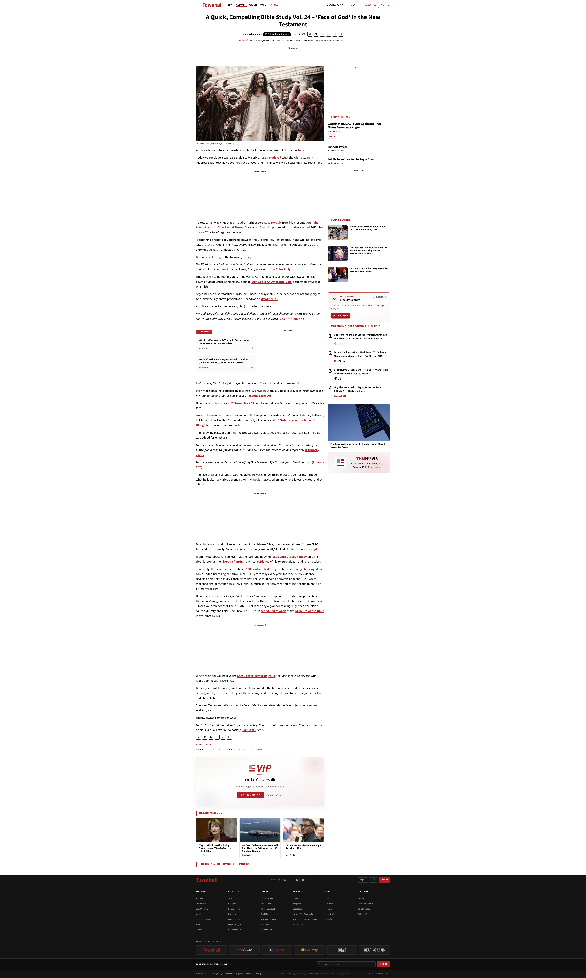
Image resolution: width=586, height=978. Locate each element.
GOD (231, 749)
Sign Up (383, 964)
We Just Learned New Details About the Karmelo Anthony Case (368, 228)
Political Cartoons (203, 919)
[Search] (382, 5)
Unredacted (298, 909)
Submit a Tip (330, 914)
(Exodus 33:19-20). (259, 395)
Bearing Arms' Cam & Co (303, 914)
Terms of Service (202, 974)
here (301, 150)
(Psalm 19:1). (269, 299)
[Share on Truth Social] (316, 34)
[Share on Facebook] (322, 34)
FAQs (373, 880)
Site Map (258, 974)
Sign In (363, 880)
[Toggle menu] (197, 5)
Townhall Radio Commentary (305, 919)
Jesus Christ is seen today (289, 556)
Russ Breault (272, 222)
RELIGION (257, 749)
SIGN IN (354, 5)
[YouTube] (303, 880)
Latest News (201, 903)
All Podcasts (298, 924)
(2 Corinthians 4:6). (291, 318)
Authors (199, 929)
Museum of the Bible (309, 611)
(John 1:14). (283, 269)
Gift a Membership (365, 903)
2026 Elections (234, 898)
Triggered (297, 903)
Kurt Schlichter (267, 898)
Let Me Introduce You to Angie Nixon (351, 159)
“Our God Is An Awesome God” (271, 282)
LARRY (295, 898)
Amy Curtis (246, 855)
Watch (198, 914)
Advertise (329, 903)
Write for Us (330, 919)
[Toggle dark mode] (389, 5)
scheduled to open (273, 611)
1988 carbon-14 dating (261, 569)
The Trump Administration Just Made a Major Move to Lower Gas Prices (358, 446)
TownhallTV (201, 924)
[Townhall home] (206, 880)
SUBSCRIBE (370, 5)
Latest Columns (202, 909)
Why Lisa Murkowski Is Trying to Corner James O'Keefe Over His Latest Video (215, 848)
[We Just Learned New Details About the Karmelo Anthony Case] (338, 232)
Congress (232, 903)
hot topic (312, 549)
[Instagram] (291, 880)
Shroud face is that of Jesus (256, 676)
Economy (232, 914)
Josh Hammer (266, 924)
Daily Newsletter (364, 909)
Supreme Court (234, 929)
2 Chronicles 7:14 (242, 403)
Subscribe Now (275, 795)
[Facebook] (297, 880)
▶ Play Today (341, 315)
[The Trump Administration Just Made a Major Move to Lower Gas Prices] (359, 422)
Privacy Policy (216, 974)
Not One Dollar (337, 147)
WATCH (253, 5)
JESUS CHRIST (242, 749)
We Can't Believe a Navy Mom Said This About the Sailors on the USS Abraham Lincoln (260, 848)
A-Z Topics (233, 891)
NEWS (230, 5)
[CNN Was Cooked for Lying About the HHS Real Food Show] (338, 274)
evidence (263, 561)
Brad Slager (266, 914)
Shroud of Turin (232, 561)
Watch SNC (362, 914)
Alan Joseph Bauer (268, 919)
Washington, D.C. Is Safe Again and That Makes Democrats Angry (354, 126)
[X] (284, 880)
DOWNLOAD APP (335, 5)
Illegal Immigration (236, 924)
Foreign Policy (234, 919)
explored (275, 157)
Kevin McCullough (268, 909)
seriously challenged (303, 569)
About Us (329, 898)
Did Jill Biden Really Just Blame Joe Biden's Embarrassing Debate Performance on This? (368, 250)
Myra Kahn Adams (252, 34)
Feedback (229, 974)
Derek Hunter (266, 903)
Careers (328, 909)
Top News (200, 898)
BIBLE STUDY (202, 749)
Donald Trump (234, 909)
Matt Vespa (203, 855)
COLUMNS (241, 5)
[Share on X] (309, 34)
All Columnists (266, 929)
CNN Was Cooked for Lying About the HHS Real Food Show (368, 270)
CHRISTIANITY (218, 749)
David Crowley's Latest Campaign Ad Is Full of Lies (303, 847)
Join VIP (384, 880)
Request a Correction (244, 974)
